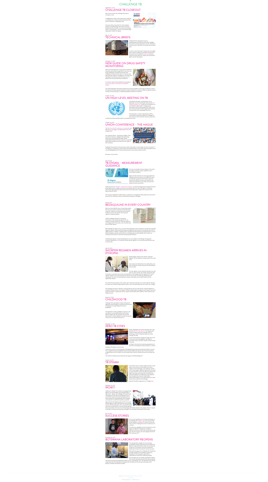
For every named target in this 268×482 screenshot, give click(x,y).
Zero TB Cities (115, 326)
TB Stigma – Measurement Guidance (123, 164)
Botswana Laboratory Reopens (129, 439)
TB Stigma (112, 362)
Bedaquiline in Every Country (128, 205)
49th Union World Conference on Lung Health (118, 128)
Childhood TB (115, 299)
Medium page (141, 420)
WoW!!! (110, 387)
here (123, 317)
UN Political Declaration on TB (141, 103)
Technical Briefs (117, 37)
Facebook (140, 475)
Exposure (136, 475)
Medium (128, 475)
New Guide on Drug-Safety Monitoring (125, 64)
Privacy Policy (130, 477)
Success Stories (117, 416)
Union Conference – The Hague (129, 125)
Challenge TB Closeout (122, 10)
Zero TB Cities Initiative (139, 331)
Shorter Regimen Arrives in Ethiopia (126, 251)
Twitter (125, 475)
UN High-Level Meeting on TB (126, 98)
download (146, 54)
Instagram (132, 475)
